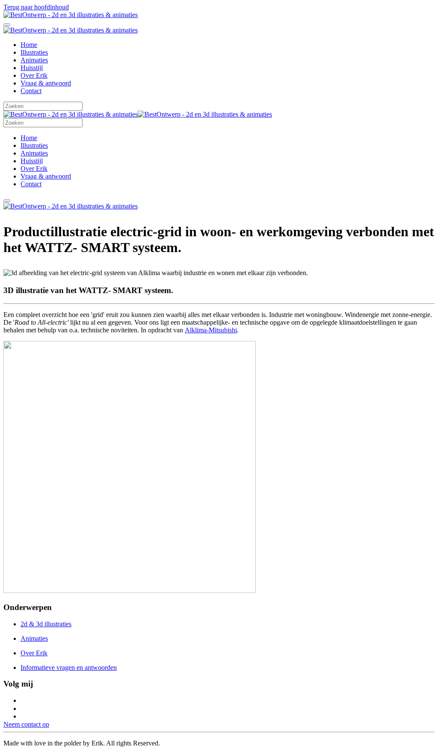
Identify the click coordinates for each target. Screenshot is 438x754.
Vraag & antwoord (46, 83)
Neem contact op (26, 724)
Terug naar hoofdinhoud (36, 7)
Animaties (34, 60)
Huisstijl (32, 67)
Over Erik (34, 75)
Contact (31, 90)
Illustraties (34, 52)
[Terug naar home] (70, 14)
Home (29, 44)
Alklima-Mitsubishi (211, 330)
